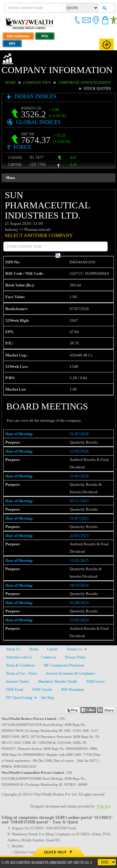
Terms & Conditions (20, 645)
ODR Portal (14, 669)
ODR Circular (40, 669)
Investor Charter (17, 661)
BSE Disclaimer (70, 669)
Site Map (46, 677)
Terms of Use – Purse (21, 653)
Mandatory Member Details (58, 661)
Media (33, 629)
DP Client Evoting (18, 677)
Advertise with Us (19, 637)
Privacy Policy (75, 637)
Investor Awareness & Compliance (71, 653)
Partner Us (74, 629)
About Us (13, 629)
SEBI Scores (96, 661)
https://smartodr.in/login (20, 844)
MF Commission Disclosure (63, 645)
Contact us (48, 637)
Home (15, 72)
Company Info (38, 72)
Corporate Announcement (80, 72)
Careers (52, 629)
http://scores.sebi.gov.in (19, 838)
